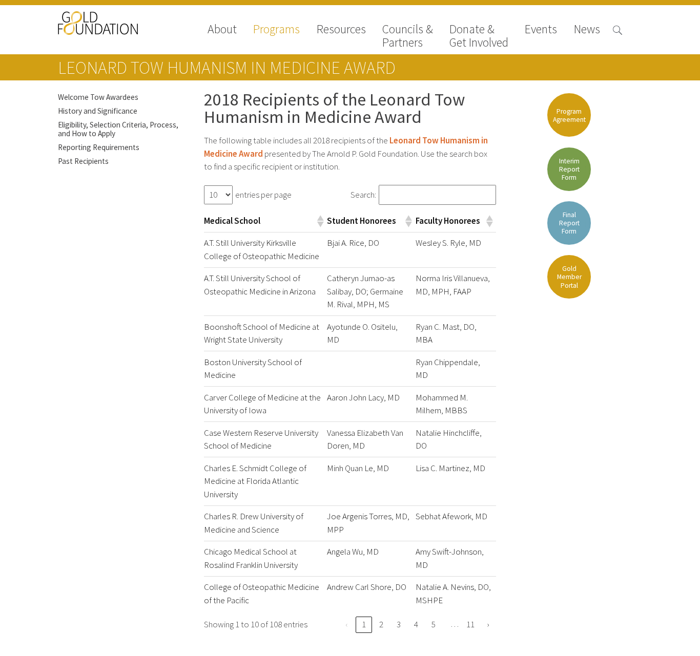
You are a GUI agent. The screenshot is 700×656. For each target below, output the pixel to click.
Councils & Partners (407, 36)
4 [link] (416, 624)
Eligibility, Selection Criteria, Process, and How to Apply (118, 129)
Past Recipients (83, 161)
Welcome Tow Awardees (98, 97)
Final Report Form (569, 223)
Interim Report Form (569, 169)
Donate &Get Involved (478, 36)
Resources (341, 30)
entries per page (263, 195)
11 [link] (470, 624)
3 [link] (399, 624)
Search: (363, 195)
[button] (320, 221)
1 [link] (364, 624)
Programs (276, 30)
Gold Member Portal (569, 277)
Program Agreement (569, 115)
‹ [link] (346, 624)
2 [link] (381, 624)
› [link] (488, 624)
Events (541, 30)
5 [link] (433, 624)
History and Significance (97, 110)
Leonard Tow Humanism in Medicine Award (227, 67)
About (222, 30)
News (587, 30)
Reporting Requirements (98, 147)
